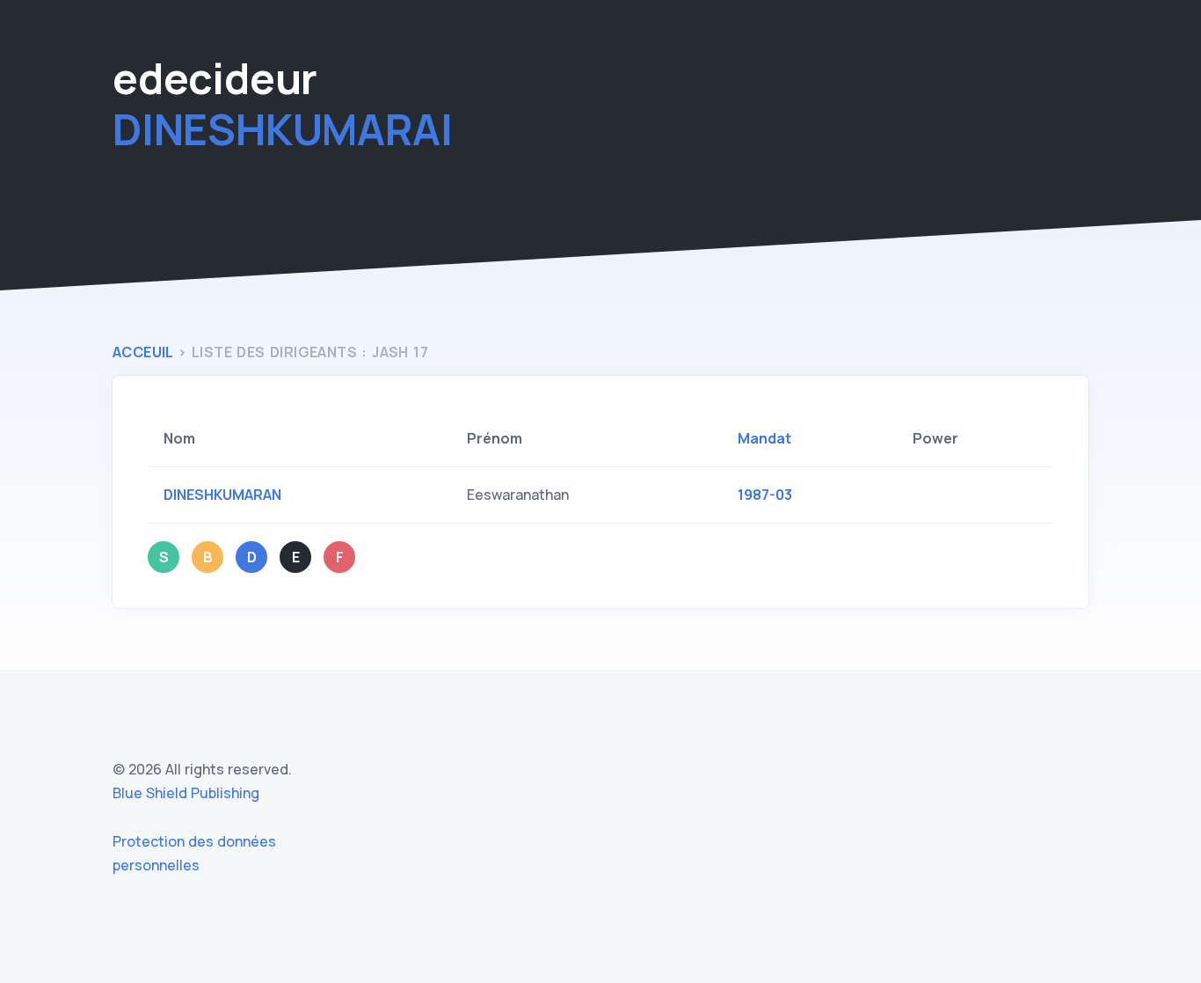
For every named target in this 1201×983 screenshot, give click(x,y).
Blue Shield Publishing (186, 793)
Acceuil (143, 352)
